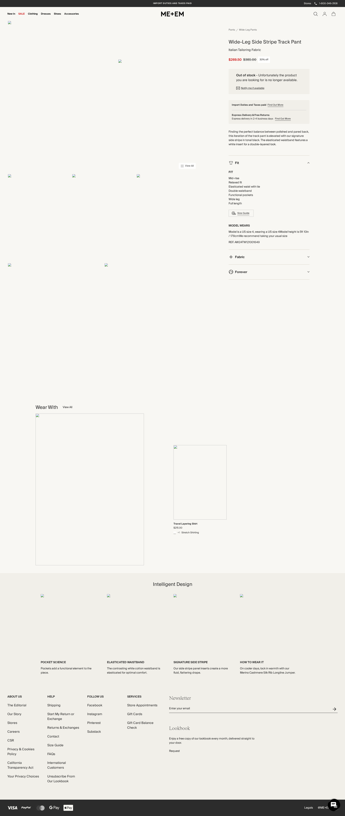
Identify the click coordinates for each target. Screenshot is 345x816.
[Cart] (334, 14)
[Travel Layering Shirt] (200, 482)
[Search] (316, 14)
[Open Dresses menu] (46, 16)
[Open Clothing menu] (33, 16)
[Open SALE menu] (21, 16)
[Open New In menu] (11, 16)
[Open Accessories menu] (71, 16)
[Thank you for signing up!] (335, 709)
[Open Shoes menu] (57, 16)
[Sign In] (325, 14)
